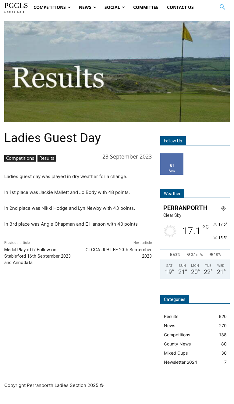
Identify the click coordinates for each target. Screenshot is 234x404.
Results (46, 158)
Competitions (20, 158)
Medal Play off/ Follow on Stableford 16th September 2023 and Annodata (37, 256)
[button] (222, 7)
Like (172, 155)
